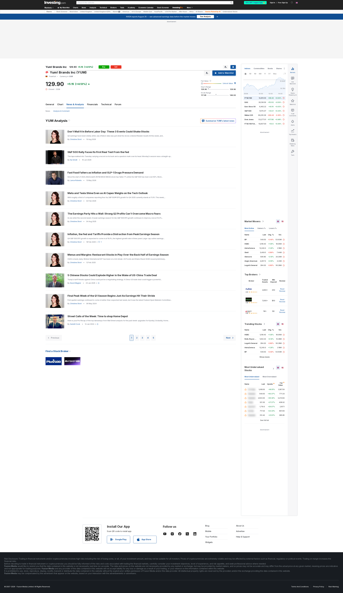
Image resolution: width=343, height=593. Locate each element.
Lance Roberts (76, 180)
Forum (118, 104)
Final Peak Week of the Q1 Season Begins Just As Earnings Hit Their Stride (111, 295)
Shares (49, 12)
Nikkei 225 (249, 115)
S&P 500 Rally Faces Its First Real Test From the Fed (98, 152)
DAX (246, 102)
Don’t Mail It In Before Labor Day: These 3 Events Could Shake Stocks (108, 131)
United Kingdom (86, 12)
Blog (207, 526)
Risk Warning (334, 587)
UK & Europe (136, 12)
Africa (191, 12)
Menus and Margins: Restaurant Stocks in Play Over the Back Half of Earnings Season (118, 254)
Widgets (209, 542)
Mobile (208, 531)
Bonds (270, 68)
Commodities (259, 68)
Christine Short (76, 139)
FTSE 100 (248, 98)
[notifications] (291, 2)
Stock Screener (163, 8)
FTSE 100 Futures (251, 124)
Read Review (282, 290)
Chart (60, 104)
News (48, 111)
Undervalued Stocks (230, 12)
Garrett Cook (75, 324)
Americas (125, 12)
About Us (240, 526)
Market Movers (252, 221)
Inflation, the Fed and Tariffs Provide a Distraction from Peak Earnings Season (113, 234)
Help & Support (243, 537)
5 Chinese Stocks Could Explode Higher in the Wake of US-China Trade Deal (112, 275)
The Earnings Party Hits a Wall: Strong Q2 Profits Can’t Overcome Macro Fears (114, 213)
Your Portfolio (211, 537)
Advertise (240, 531)
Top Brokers (251, 274)
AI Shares (199, 12)
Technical (106, 104)
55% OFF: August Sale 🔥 (255, 3)
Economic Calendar (146, 8)
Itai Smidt (73, 160)
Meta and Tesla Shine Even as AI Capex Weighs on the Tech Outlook (108, 193)
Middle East (147, 12)
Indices (247, 68)
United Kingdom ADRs (102, 12)
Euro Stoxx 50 (250, 107)
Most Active (74, 12)
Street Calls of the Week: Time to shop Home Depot (98, 316)
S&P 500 (248, 111)
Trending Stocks (253, 324)
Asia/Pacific (158, 12)
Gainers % (261, 228)
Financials (92, 104)
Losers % (273, 228)
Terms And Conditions (300, 587)
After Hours (183, 12)
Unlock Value (228, 83)
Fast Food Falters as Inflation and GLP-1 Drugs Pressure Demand (105, 172)
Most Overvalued (269, 377)
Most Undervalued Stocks (254, 369)
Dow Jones (249, 119)
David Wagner (75, 283)
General (50, 104)
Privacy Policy (318, 587)
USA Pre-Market (171, 12)
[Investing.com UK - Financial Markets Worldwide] (55, 3)
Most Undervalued (252, 377)
